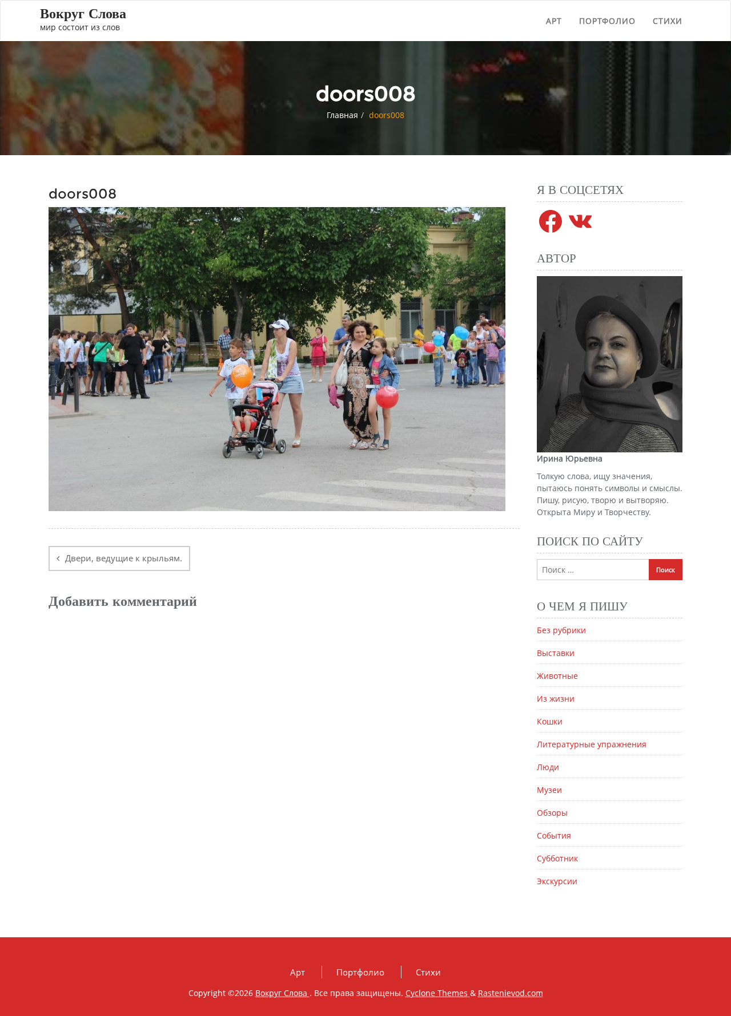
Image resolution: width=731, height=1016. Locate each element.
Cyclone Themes (437, 992)
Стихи (667, 20)
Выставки (556, 652)
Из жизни (556, 698)
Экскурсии (557, 881)
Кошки (550, 721)
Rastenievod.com (510, 992)
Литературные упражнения (591, 744)
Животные (557, 675)
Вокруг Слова (282, 992)
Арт (554, 20)
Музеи (549, 789)
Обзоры (552, 812)
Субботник (557, 858)
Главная (342, 115)
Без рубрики (561, 630)
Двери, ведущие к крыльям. (123, 558)
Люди (548, 767)
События (554, 835)
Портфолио (607, 20)
